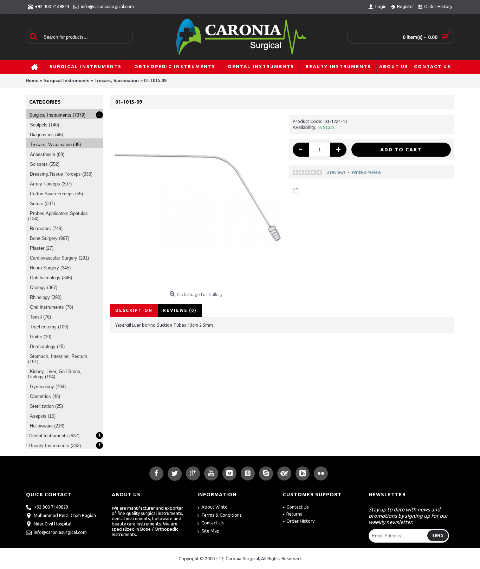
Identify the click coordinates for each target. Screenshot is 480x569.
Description (134, 310)
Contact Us (212, 522)
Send (437, 536)
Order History (300, 520)
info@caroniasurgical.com (60, 532)
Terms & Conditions (221, 514)
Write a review (366, 172)
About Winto (214, 506)
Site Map (210, 530)
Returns (294, 513)
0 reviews (336, 172)
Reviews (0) (180, 310)
